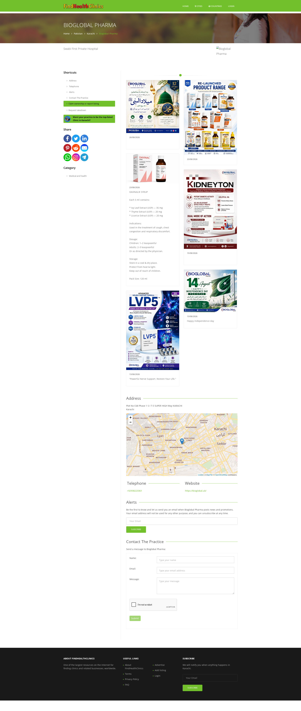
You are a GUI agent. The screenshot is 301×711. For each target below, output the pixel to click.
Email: (132, 568)
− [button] (130, 422)
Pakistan (78, 33)
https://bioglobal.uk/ (195, 490)
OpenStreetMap (221, 474)
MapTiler (209, 474)
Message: (134, 579)
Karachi (91, 33)
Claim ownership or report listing (84, 103)
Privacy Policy (132, 679)
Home (185, 6)
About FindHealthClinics (134, 666)
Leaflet (200, 474)
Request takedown (77, 110)
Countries (216, 6)
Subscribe (136, 529)
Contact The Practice (78, 97)
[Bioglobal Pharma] (182, 441)
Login (231, 6)
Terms (128, 673)
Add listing (160, 670)
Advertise (160, 664)
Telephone (74, 86)
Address (73, 80)
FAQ (127, 684)
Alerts (71, 92)
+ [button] (130, 417)
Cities (199, 6)
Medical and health (78, 176)
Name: (132, 558)
